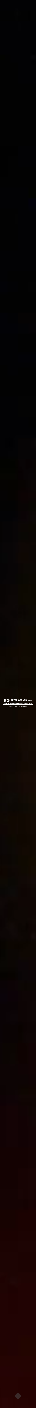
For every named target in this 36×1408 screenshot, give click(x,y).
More (17, 707)
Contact (24, 707)
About (11, 707)
